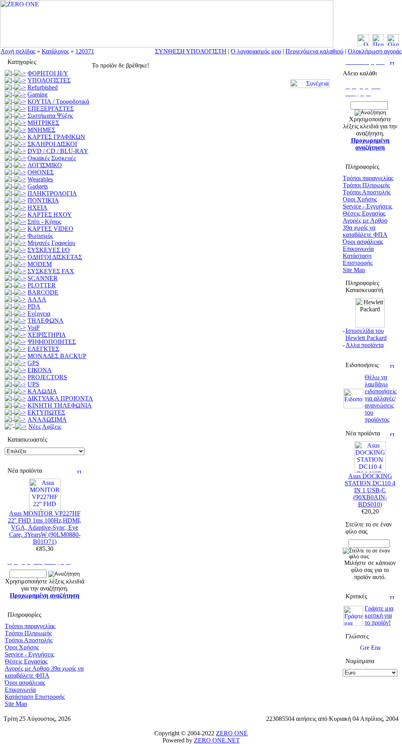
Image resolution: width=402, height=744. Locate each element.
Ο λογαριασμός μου (256, 51)
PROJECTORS (47, 377)
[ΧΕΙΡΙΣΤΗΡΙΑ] (20, 334)
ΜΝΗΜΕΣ (41, 129)
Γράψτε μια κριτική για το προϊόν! (379, 615)
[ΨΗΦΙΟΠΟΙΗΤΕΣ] (20, 341)
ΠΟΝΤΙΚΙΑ (43, 200)
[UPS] (20, 384)
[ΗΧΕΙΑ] (20, 207)
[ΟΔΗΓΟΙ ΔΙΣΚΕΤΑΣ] (20, 257)
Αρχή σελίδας (17, 51)
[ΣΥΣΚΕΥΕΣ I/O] (20, 250)
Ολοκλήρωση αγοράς (375, 51)
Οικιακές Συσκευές (51, 158)
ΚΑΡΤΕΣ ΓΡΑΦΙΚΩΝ (56, 136)
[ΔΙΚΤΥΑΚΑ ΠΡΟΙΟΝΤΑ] (20, 398)
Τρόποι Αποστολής (29, 640)
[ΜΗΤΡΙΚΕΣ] (20, 122)
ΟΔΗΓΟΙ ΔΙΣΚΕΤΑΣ (54, 257)
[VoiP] (20, 327)
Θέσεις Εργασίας (26, 661)
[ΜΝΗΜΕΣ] (20, 129)
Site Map (16, 703)
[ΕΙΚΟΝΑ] (20, 370)
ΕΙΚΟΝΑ (39, 370)
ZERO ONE (232, 733)
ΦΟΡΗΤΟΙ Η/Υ (47, 73)
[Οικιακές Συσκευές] (20, 158)
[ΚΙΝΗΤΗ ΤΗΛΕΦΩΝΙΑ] (20, 405)
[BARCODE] (20, 292)
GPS (33, 363)
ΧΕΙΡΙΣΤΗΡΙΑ (46, 334)
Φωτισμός (40, 235)
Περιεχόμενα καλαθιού (314, 51)
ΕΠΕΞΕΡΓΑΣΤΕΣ (50, 108)
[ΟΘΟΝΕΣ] (20, 172)
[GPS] (20, 363)
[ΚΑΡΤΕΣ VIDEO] (20, 228)
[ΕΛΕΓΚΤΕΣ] (20, 348)
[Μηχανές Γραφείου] (20, 242)
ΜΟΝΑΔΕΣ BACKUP (56, 356)
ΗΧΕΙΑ (37, 207)
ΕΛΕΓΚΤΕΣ (43, 348)
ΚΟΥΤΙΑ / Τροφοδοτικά (58, 101)
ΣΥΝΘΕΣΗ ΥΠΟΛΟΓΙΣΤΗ (191, 51)
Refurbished (42, 87)
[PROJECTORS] (20, 377)
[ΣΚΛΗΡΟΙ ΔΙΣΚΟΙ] (20, 144)
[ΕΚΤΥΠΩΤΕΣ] (20, 412)
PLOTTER (41, 285)
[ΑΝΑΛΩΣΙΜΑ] (20, 419)
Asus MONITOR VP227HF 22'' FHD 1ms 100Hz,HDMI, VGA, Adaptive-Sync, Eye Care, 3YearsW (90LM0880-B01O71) (44, 527)
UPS (33, 384)
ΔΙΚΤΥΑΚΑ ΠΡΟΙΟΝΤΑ (60, 398)
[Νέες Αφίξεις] (21, 426)
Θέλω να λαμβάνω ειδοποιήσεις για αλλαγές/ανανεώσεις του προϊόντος (381, 398)
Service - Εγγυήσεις (29, 654)
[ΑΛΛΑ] (20, 299)
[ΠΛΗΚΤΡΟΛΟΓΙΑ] (20, 193)
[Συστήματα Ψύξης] (20, 115)
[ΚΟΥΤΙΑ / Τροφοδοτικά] (20, 101)
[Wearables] (20, 179)
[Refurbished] (20, 87)
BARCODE (42, 292)
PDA (33, 306)
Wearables (40, 179)
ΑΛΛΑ (36, 299)
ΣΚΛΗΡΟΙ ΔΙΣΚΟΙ (52, 144)
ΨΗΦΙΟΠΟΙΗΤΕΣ (51, 341)
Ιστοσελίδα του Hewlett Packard (366, 334)
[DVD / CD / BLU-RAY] (20, 151)
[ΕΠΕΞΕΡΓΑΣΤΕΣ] (20, 108)
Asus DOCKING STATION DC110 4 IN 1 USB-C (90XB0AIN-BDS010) (370, 490)
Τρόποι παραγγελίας (30, 626)
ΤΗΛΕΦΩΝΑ (45, 320)
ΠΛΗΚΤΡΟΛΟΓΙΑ (52, 193)
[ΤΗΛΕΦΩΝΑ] (20, 320)
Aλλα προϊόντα (364, 345)
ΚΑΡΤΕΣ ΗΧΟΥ (49, 214)
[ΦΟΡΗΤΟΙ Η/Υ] (20, 73)
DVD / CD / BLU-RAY (57, 151)
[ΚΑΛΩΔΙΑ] (20, 391)
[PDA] (20, 306)
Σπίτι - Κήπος (44, 221)
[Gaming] (20, 94)
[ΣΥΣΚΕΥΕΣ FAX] (20, 271)
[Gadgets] (20, 186)
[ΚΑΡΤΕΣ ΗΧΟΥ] (20, 214)
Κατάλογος (55, 51)
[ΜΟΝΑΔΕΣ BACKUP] (20, 356)
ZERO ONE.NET (217, 740)
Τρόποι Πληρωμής (28, 633)
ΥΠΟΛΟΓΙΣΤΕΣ (49, 80)
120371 (84, 51)
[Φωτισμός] (20, 235)
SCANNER (42, 278)
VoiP (33, 327)
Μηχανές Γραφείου (51, 242)
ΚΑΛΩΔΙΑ (42, 391)
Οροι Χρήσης (22, 647)
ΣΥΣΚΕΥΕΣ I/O (48, 250)
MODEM (39, 264)
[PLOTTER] (20, 285)
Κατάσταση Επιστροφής (35, 696)
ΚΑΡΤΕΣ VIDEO (50, 228)
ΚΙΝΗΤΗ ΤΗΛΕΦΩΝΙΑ (59, 405)
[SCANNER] (20, 278)
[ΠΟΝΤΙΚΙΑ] (20, 200)
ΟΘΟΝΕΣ (40, 172)
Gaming (37, 94)
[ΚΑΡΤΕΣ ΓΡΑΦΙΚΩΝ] (20, 136)
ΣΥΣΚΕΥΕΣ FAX (50, 271)
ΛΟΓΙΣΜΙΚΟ (44, 165)
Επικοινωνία (20, 689)
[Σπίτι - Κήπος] (20, 221)
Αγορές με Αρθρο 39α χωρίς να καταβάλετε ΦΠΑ (44, 672)
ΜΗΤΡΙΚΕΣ (43, 122)
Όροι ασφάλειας (25, 682)
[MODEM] (20, 264)
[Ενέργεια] (20, 313)
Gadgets (37, 186)
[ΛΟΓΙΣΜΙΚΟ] (20, 165)
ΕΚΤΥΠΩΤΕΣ (46, 412)
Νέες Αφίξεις (44, 426)
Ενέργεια (38, 313)
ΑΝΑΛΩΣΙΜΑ (47, 419)
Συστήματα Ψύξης (50, 115)
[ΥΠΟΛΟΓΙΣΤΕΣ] (20, 80)
